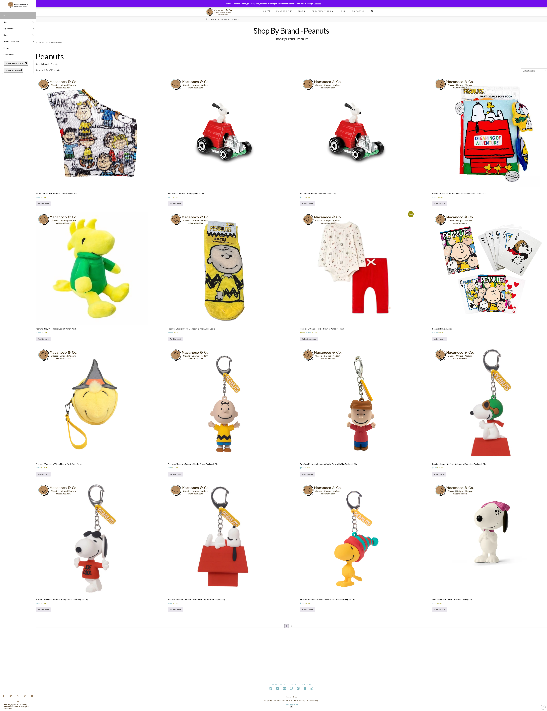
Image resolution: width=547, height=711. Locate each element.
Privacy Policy (279, 684)
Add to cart (43, 203)
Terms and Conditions (299, 684)
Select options (309, 339)
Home (38, 42)
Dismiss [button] (317, 3)
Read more (439, 474)
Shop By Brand (48, 42)
